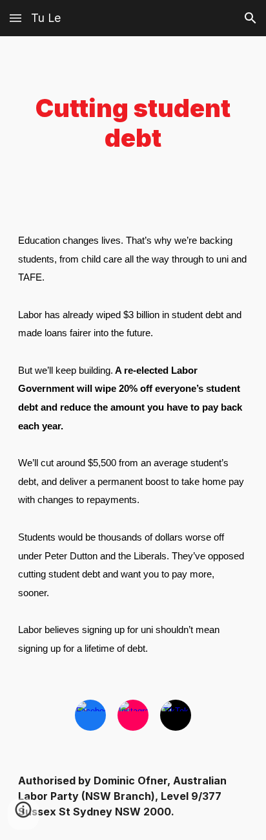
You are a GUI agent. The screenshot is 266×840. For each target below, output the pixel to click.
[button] (15, 18)
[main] (133, 123)
